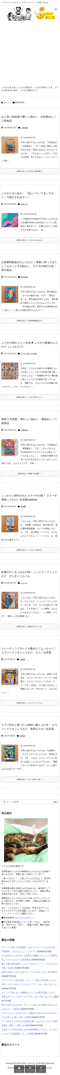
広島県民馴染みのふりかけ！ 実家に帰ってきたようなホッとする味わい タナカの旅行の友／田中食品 (29, 266)
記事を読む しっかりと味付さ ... (30, 550)
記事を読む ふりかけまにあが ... (30, 240)
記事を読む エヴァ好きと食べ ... (30, 779)
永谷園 (23, 506)
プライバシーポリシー (12, 2)
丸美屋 (22, 659)
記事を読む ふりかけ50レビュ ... (30, 397)
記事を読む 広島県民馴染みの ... (30, 321)
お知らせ (24, 204)
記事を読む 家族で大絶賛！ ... (30, 473)
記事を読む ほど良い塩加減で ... (30, 171)
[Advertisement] (30, 54)
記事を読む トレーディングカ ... (30, 703)
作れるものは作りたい (25, 917)
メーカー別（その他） (29, 353)
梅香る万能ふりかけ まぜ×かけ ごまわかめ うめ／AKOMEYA (29, 972)
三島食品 (24, 127)
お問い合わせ (42, 2)
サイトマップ (29, 2)
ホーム (6, 102)
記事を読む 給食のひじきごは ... (30, 626)
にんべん (24, 583)
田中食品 (24, 277)
